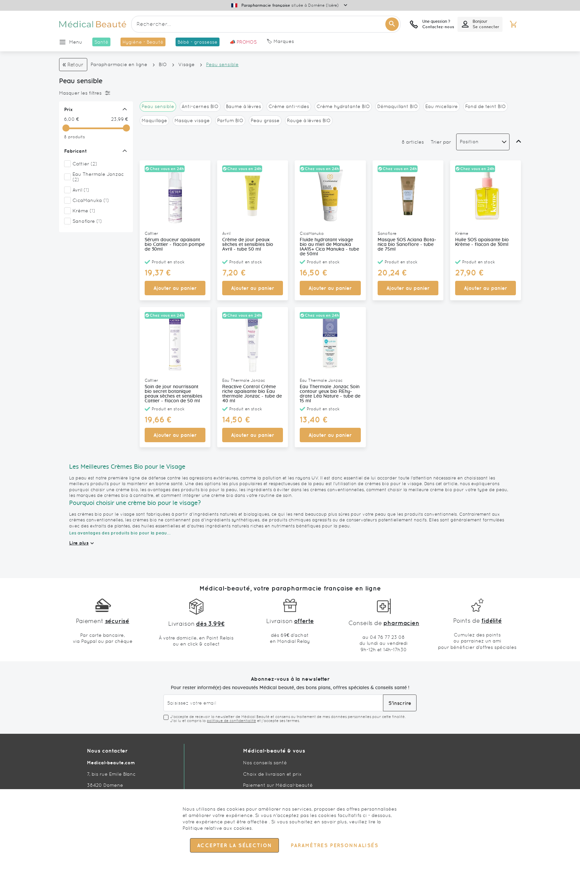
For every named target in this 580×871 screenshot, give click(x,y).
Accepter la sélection (234, 845)
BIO (163, 64)
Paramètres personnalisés (334, 845)
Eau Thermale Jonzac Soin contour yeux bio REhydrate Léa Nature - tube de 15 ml (330, 394)
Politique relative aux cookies (217, 828)
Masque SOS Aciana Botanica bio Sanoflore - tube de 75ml (407, 245)
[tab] (94, 93)
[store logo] (92, 24)
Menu (75, 42)
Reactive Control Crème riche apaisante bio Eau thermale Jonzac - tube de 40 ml (252, 394)
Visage (186, 64)
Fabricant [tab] (75, 151)
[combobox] (265, 24)
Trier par (441, 142)
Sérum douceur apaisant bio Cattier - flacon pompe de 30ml (175, 245)
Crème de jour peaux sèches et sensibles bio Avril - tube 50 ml (247, 245)
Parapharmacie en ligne (119, 64)
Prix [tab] (68, 109)
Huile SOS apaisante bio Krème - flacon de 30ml (482, 242)
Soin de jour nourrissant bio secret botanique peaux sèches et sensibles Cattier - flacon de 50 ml (173, 394)
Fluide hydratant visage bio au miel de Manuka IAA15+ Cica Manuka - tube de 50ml (329, 247)
